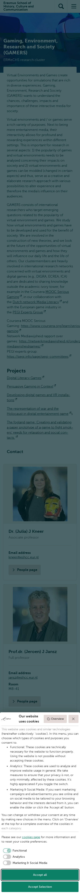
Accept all (40, 874)
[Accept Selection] (73, 719)
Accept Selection (40, 886)
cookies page (31, 837)
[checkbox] (14, 850)
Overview (57, 718)
